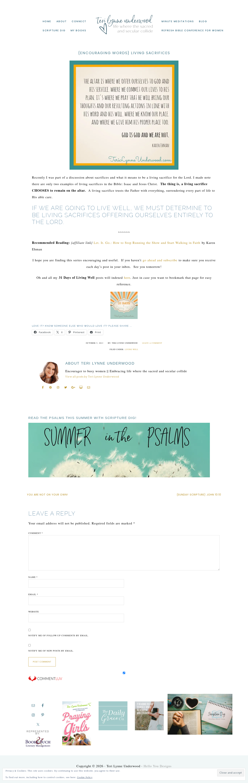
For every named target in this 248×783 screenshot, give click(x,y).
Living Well (131, 349)
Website (33, 611)
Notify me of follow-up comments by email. (58, 635)
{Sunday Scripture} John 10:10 (199, 494)
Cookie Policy (84, 777)
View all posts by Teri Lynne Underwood (92, 376)
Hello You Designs (158, 766)
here (127, 277)
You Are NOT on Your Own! (47, 494)
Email (33, 594)
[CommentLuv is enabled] (45, 680)
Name (33, 577)
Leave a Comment (152, 343)
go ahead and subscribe (160, 260)
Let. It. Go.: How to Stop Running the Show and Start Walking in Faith (147, 242)
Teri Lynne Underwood (124, 22)
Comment (35, 533)
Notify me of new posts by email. (51, 650)
